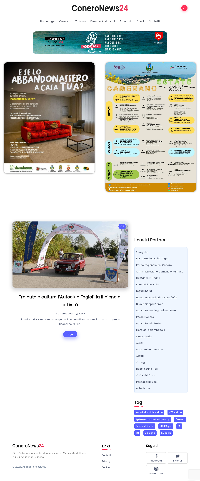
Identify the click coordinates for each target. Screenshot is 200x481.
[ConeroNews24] (100, 8)
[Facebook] (156, 457)
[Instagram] (156, 470)
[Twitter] (178, 457)
